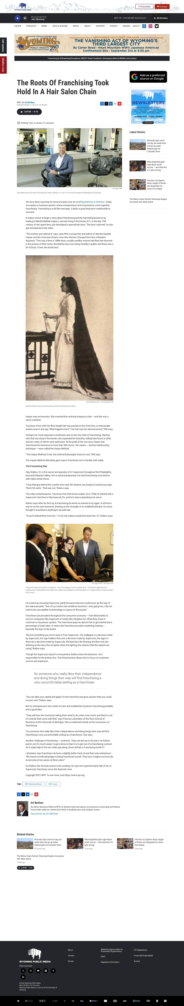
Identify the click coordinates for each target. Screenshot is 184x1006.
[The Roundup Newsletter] (148, 106)
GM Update (3, 45)
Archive (137, 961)
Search (126, 26)
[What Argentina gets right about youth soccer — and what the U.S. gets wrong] (138, 166)
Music (76, 26)
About (87, 26)
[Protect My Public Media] (81, 1001)
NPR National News (33, 784)
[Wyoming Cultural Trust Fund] (136, 1001)
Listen (17, 26)
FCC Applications (140, 950)
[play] (18, 18)
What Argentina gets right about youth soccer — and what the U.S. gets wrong (98, 842)
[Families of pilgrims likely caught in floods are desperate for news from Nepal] (138, 184)
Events (113, 26)
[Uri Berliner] (22, 808)
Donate (163, 6)
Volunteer (145, 6)
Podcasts (31, 26)
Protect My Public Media (143, 956)
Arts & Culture (60, 26)
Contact (71, 956)
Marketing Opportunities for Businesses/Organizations (112, 950)
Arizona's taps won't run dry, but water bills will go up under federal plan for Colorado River (156, 146)
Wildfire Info (3, 65)
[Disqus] (92, 907)
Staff (103, 956)
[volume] (25, 18)
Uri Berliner (30, 102)
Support (100, 26)
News (44, 26)
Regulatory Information (110, 962)
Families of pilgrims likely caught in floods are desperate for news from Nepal (149, 842)
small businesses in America (90, 202)
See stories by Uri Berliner (44, 813)
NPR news (53, 784)
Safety (136, 26)
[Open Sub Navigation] (23, 26)
